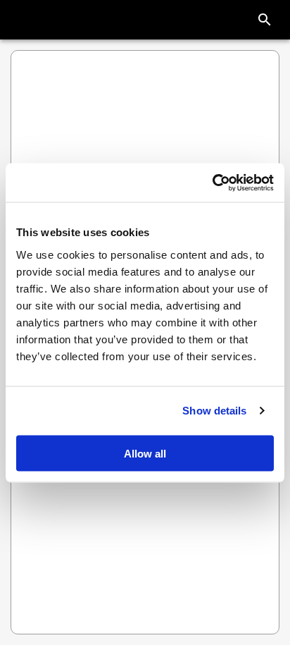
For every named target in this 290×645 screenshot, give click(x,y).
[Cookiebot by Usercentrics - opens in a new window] (212, 182)
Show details (214, 411)
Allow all (145, 453)
